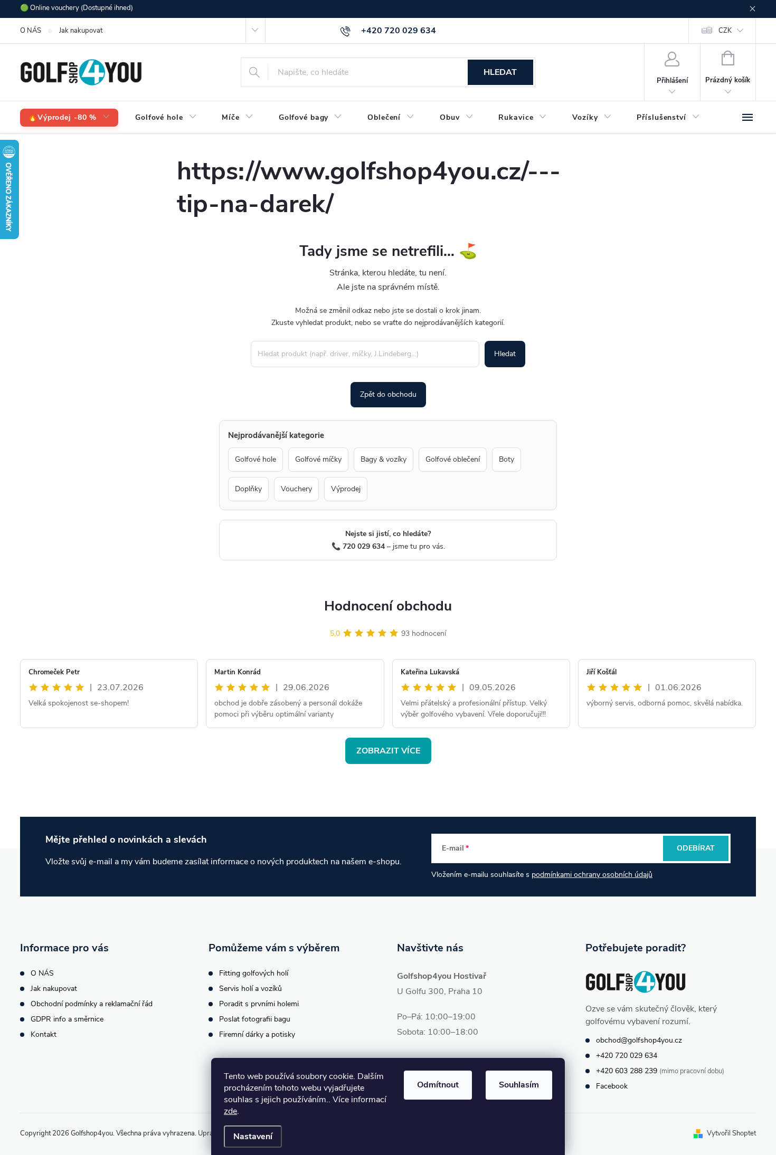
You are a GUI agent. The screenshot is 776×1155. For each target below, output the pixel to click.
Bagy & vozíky (383, 459)
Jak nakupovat (80, 30)
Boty (506, 459)
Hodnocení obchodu (388, 606)
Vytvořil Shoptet (731, 1133)
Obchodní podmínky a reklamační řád (92, 1004)
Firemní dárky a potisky (257, 1034)
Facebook (612, 1086)
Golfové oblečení (452, 459)
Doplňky (248, 489)
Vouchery (296, 489)
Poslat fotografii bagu (254, 1019)
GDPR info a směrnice (67, 1019)
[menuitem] (69, 118)
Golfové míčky (318, 459)
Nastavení (252, 1136)
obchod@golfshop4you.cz (639, 1040)
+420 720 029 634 (626, 1056)
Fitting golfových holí (253, 973)
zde (230, 1111)
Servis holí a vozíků (250, 989)
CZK (725, 30)
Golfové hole (255, 459)
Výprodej (346, 489)
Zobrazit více (388, 751)
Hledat (500, 72)
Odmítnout (438, 1085)
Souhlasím (519, 1085)
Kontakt (43, 1034)
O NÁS (30, 30)
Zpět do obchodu (388, 394)
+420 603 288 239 (626, 1071)
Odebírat (696, 848)
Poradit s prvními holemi (259, 1004)
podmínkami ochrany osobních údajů (592, 875)
